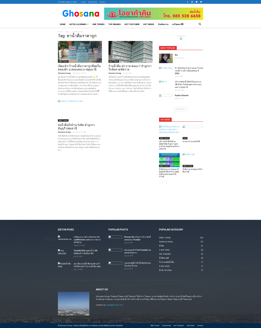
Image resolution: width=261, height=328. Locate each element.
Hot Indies (148, 24)
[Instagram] (192, 2)
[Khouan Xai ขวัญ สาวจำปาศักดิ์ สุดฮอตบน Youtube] (115, 240)
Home (83, 2)
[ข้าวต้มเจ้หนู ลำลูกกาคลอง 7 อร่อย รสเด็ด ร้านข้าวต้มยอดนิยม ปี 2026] (166, 71)
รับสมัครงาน (163, 24)
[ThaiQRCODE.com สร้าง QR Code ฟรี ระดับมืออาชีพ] (65, 254)
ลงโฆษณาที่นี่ (178, 24)
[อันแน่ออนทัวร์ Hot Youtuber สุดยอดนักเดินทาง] (115, 253)
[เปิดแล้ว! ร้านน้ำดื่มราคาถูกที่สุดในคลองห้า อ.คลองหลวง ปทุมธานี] (80, 52)
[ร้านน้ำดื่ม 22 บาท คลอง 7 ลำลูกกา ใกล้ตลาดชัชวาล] (130, 52)
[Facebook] (188, 2)
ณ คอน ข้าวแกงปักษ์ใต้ (191, 141)
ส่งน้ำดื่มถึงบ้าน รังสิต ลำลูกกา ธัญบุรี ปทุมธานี (76, 126)
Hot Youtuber (132, 24)
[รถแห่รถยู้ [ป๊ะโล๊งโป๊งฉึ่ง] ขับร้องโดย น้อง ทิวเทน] (115, 266)
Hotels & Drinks (77, 24)
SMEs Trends (63, 61)
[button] (200, 24)
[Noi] (166, 58)
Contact (102, 2)
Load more (180, 109)
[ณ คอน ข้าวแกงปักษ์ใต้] (193, 132)
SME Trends (98, 24)
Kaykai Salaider (182, 95)
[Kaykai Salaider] (166, 99)
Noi (176, 55)
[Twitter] (197, 2)
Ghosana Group (64, 73)
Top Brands (114, 24)
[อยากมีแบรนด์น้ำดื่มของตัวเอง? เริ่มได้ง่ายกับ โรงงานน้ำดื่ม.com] (65, 267)
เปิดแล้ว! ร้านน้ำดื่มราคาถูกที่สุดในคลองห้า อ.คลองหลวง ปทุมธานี (79, 67)
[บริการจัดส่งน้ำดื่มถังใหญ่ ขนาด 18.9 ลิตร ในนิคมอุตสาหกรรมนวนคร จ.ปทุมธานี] (166, 85)
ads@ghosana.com (114, 305)
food (185, 138)
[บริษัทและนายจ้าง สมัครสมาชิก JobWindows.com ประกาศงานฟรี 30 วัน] (65, 240)
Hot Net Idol (92, 2)
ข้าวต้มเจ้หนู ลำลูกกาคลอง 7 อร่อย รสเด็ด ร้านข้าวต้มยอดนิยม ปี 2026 (189, 71)
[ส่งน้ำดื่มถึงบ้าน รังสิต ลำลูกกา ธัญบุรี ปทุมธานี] (80, 111)
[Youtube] (201, 2)
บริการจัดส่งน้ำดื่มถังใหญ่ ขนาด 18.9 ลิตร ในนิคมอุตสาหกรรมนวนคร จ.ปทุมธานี (188, 84)
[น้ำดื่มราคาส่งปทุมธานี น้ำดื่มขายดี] (193, 160)
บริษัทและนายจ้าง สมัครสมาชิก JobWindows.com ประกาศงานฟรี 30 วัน (87, 239)
